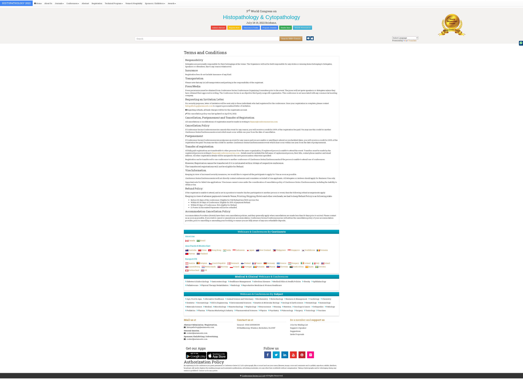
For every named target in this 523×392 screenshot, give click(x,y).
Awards (171, 3)
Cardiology (314, 299)
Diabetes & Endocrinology (198, 281)
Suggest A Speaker (298, 328)
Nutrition (287, 306)
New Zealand (265, 250)
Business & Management (296, 299)
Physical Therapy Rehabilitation (214, 285)
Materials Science (194, 306)
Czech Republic (219, 263)
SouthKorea (310, 250)
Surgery (299, 310)
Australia (192, 250)
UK (205, 270)
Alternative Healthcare (214, 299)
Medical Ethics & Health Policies (287, 281)
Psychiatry (274, 310)
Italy (317, 263)
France (259, 263)
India (228, 250)
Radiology (235, 285)
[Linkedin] (284, 355)
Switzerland (194, 270)
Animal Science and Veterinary (240, 299)
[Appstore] (312, 38)
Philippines (281, 250)
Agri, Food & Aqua (194, 299)
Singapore (295, 250)
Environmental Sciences (240, 302)
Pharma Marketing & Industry (220, 310)
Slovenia (284, 266)
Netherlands (210, 266)
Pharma (201, 310)
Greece (283, 263)
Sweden (322, 266)
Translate (412, 40)
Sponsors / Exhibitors (154, 3)
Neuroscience (265, 306)
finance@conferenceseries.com (264, 121)
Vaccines (322, 310)
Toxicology (310, 310)
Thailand (204, 253)
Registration (97, 3)
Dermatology (203, 302)
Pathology (330, 306)
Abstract (85, 3)
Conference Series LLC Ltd (253, 375)
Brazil (202, 240)
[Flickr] (310, 355)
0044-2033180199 (252, 325)
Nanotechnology (236, 306)
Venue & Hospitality (133, 3)
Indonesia (240, 250)
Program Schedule (269, 28)
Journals (58, 3)
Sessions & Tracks (251, 28)
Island (327, 263)
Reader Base (285, 28)
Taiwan (192, 253)
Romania (324, 250)
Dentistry (190, 302)
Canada (192, 240)
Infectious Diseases (262, 281)
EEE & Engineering (219, 302)
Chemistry (326, 299)
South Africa (298, 266)
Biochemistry (262, 299)
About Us (48, 3)
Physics (263, 310)
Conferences (72, 3)
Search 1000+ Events (291, 38)
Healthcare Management (240, 281)
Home (39, 3)
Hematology (311, 302)
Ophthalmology (319, 281)
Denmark (235, 263)
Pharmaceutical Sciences (246, 310)
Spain (311, 266)
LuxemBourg (194, 266)
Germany (271, 263)
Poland (236, 266)
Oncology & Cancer (302, 306)
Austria (192, 263)
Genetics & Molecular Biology (266, 302)
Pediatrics (191, 310)
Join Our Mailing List (299, 325)
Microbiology (220, 306)
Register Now (234, 28)
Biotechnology (277, 299)
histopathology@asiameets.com (199, 106)
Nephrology (251, 306)
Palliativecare (192, 285)
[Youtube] (293, 355)
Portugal (248, 266)
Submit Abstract (218, 28)
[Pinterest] (302, 355)
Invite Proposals (297, 334)
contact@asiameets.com (197, 333)
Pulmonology (287, 310)
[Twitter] (276, 355)
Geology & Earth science (292, 302)
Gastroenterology (219, 281)
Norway (224, 266)
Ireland (307, 263)
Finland (247, 263)
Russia (272, 266)
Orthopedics (318, 306)
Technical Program (113, 3)
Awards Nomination (302, 28)
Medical (208, 306)
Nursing (277, 306)
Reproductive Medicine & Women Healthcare (262, 285)
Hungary (295, 263)
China (203, 250)
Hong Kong (216, 250)
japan (252, 250)
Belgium (203, 263)
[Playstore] (308, 38)
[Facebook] (267, 355)
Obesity (307, 281)
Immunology (325, 302)
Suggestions (295, 331)
